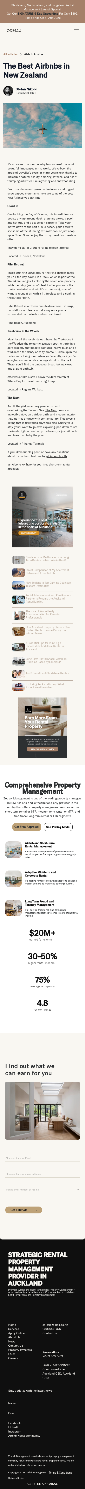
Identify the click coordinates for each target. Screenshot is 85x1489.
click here (25, 464)
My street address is (17, 1167)
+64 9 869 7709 (52, 1356)
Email (8, 1152)
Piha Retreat (58, 273)
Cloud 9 (35, 248)
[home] (13, 30)
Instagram (14, 1431)
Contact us (15, 1311)
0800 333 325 (51, 1329)
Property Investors (20, 1350)
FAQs (11, 1354)
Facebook (14, 1423)
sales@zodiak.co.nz (54, 1325)
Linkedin (13, 1427)
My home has (13, 1183)
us (9, 464)
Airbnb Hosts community (24, 1436)
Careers (13, 1358)
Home (12, 1325)
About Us (14, 1337)
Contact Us (15, 1345)
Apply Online (16, 1333)
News (11, 1341)
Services (13, 1329)
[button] (76, 30)
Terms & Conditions (60, 1472)
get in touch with (56, 456)
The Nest (51, 410)
